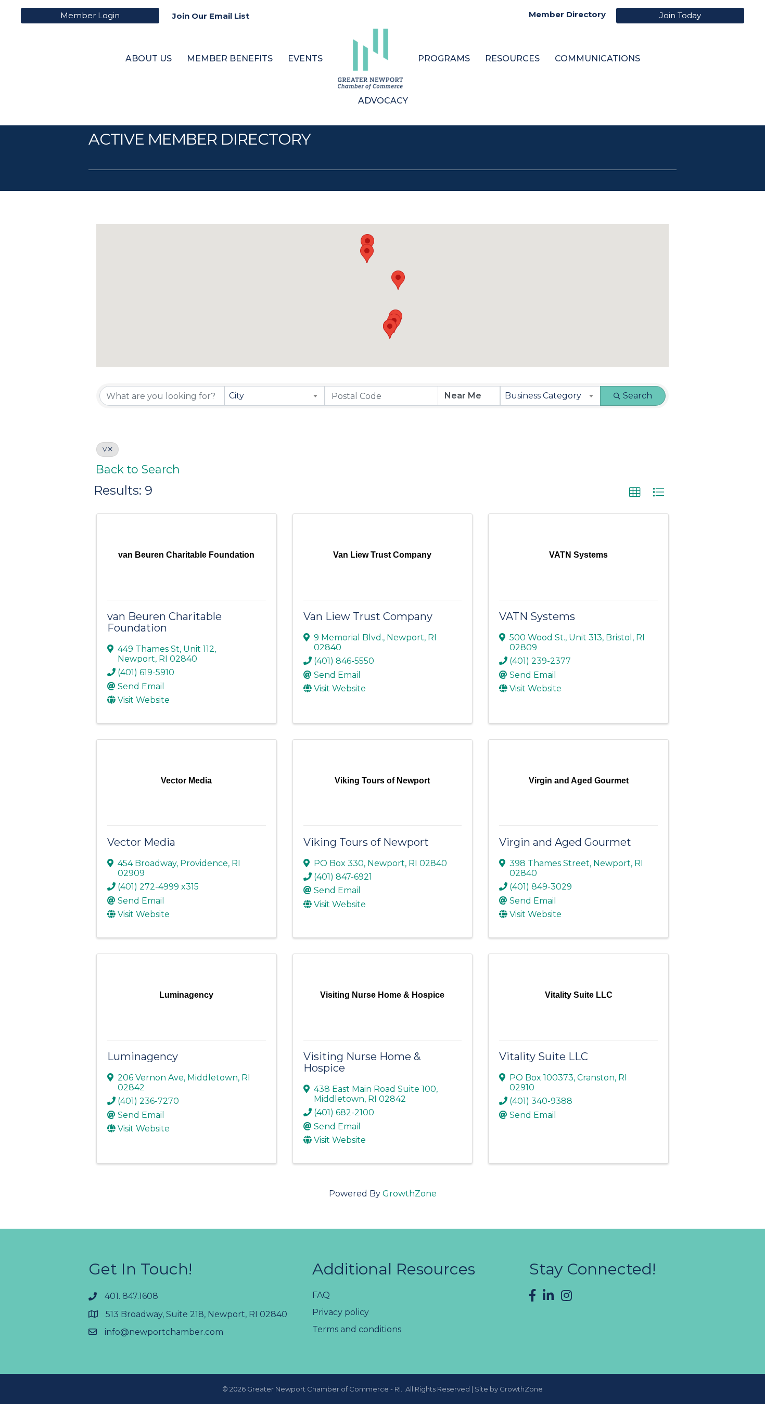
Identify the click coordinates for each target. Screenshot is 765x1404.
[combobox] (274, 396)
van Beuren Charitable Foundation (164, 622)
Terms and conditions (356, 1329)
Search (637, 396)
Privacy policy (340, 1312)
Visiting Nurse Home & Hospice (361, 1062)
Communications (597, 58)
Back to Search (138, 469)
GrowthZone (409, 1194)
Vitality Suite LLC (543, 1056)
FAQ (321, 1295)
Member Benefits (230, 58)
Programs (444, 58)
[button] (398, 280)
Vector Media (141, 842)
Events (305, 58)
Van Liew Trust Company (367, 616)
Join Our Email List (210, 16)
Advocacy (383, 101)
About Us (148, 58)
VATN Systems (537, 616)
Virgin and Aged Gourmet (565, 842)
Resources (512, 58)
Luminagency (142, 1056)
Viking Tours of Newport (366, 842)
